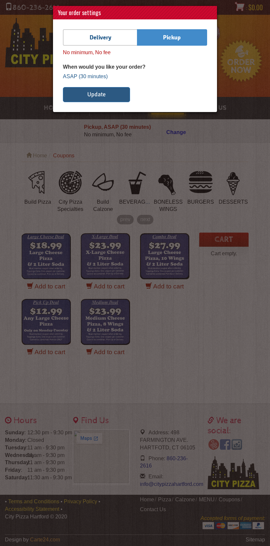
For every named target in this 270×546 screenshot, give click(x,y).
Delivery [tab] (100, 37)
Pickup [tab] (172, 37)
